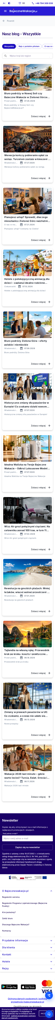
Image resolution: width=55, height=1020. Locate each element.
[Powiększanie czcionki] (4, 3)
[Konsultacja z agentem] (49, 1014)
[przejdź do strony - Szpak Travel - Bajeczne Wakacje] (23, 11)
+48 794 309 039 (44, 3)
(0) (23, 3)
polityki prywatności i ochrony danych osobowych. (19, 1017)
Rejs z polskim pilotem (29, 46)
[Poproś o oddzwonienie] (49, 995)
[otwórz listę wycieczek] (5, 11)
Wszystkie (9, 46)
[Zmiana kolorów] (9, 3)
